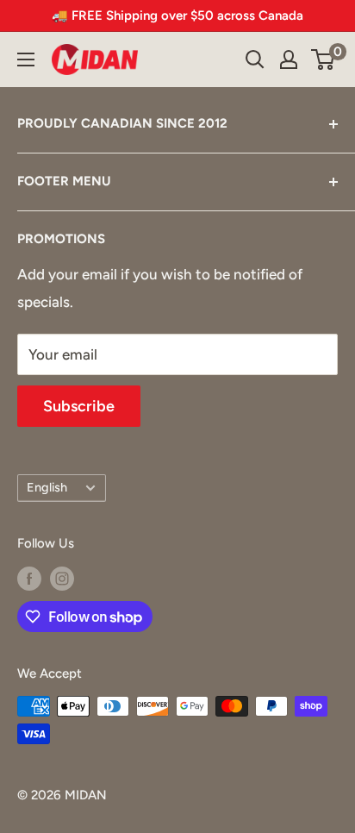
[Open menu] (25, 59)
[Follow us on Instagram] (62, 578)
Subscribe (79, 406)
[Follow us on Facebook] (29, 578)
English (47, 487)
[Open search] (255, 59)
